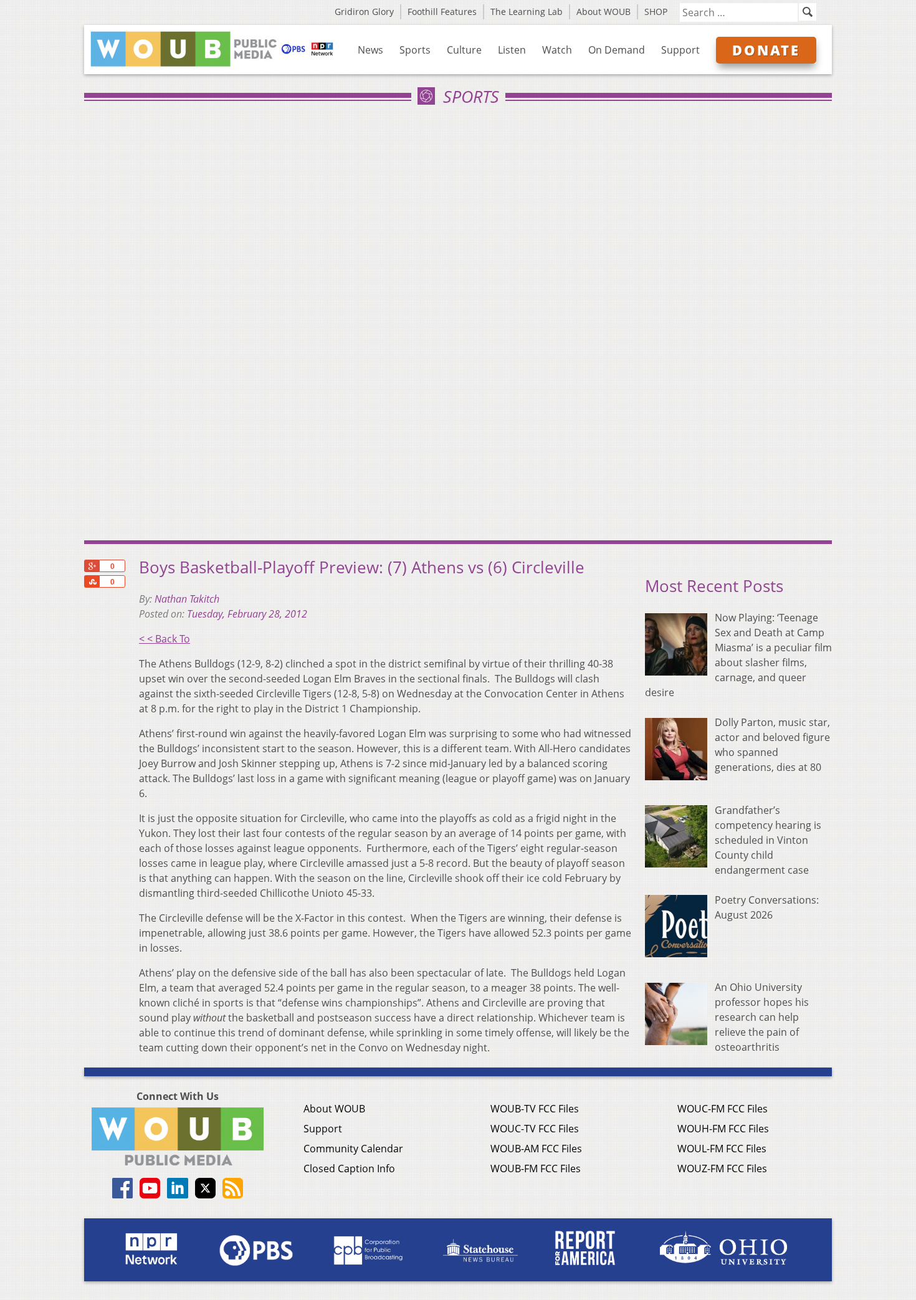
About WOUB (603, 11)
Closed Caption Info (349, 1168)
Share (91, 581)
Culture (464, 50)
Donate (766, 50)
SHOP (655, 11)
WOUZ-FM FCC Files (722, 1168)
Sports (415, 50)
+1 (91, 566)
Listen (512, 50)
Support (680, 50)
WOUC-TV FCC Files (534, 1128)
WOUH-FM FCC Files (723, 1128)
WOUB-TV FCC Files (534, 1109)
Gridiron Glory (364, 11)
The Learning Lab (526, 11)
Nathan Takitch (187, 599)
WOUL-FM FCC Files (721, 1148)
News (370, 50)
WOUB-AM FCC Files (536, 1148)
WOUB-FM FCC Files (535, 1168)
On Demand (616, 50)
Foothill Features (442, 11)
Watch (557, 50)
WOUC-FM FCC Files (722, 1109)
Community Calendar (353, 1148)
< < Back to (164, 639)
